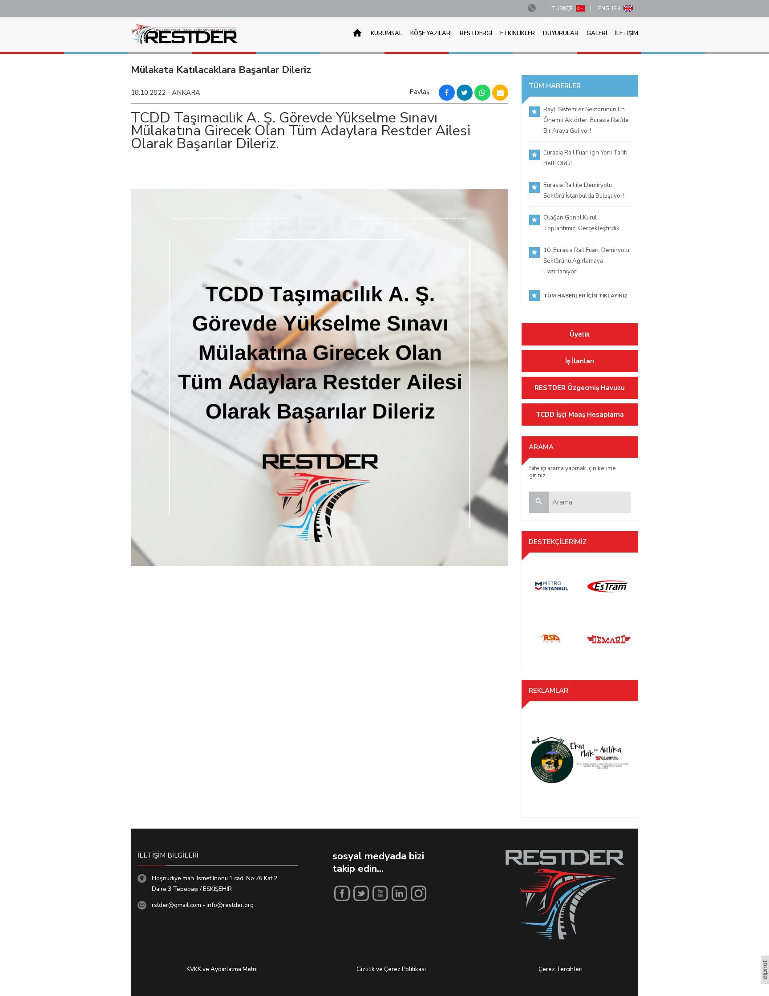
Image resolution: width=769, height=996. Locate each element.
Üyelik (580, 334)
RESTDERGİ (476, 34)
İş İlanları (580, 361)
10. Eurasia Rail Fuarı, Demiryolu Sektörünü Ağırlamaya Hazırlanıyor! (586, 261)
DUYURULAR (561, 34)
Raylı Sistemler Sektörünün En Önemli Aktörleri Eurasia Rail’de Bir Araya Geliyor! (586, 120)
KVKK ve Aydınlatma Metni (222, 969)
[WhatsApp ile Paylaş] (482, 93)
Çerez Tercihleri (560, 969)
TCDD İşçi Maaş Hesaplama (580, 414)
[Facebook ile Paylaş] (447, 93)
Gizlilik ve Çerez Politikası (391, 969)
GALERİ (597, 34)
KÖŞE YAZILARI (431, 34)
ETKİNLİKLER (517, 34)
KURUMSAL (386, 34)
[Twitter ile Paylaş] (465, 93)
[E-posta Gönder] (500, 93)
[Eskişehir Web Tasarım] (765, 981)
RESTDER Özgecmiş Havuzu (579, 387)
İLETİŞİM (626, 34)
